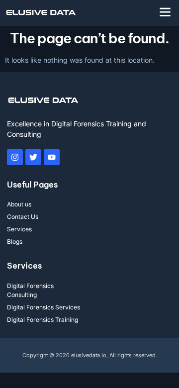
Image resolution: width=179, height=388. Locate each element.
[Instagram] (15, 157)
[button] (165, 12)
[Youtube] (52, 157)
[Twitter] (33, 157)
